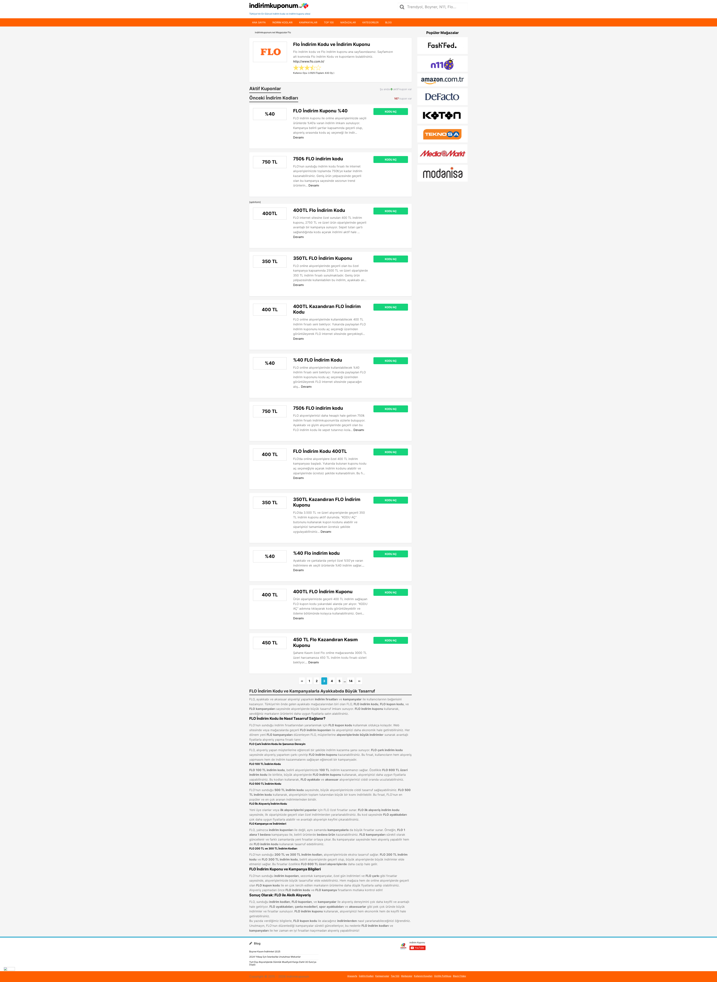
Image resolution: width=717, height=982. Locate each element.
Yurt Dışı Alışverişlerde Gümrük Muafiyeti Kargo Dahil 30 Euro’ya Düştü (282, 963)
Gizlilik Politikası (442, 976)
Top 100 (329, 22)
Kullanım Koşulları (423, 976)
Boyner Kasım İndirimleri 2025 (264, 951)
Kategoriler (370, 22)
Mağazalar (348, 22)
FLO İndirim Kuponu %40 (320, 110)
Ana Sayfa (259, 22)
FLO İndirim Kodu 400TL (320, 451)
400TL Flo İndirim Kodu (319, 210)
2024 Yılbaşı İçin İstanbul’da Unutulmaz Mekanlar (275, 956)
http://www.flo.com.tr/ (308, 61)
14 (351, 681)
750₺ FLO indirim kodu (318, 158)
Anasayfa (352, 976)
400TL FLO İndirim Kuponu (323, 591)
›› (359, 681)
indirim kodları (282, 22)
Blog (388, 22)
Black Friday (459, 976)
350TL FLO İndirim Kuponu (322, 258)
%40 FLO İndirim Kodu (317, 360)
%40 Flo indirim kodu (316, 553)
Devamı (298, 137)
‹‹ (302, 681)
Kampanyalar (308, 22)
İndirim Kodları (366, 976)
